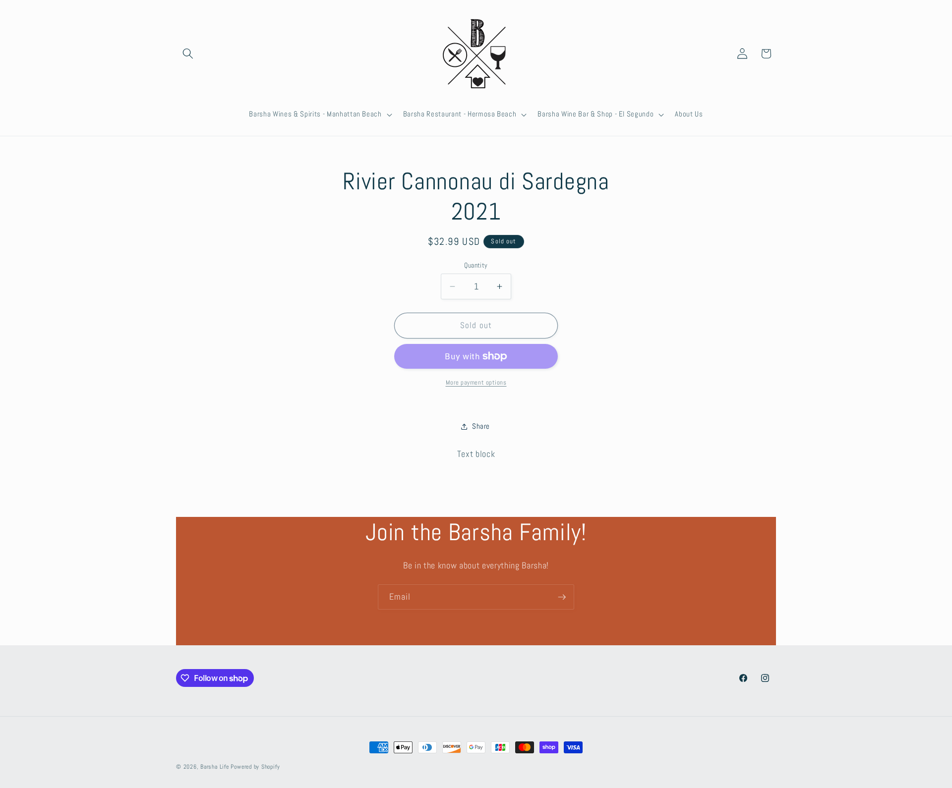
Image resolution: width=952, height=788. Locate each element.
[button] (188, 53)
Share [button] (481, 426)
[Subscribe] (562, 597)
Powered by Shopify (255, 767)
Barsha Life (214, 767)
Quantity (476, 265)
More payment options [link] (476, 382)
